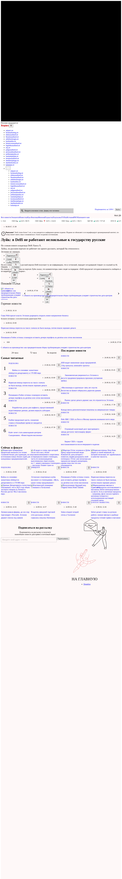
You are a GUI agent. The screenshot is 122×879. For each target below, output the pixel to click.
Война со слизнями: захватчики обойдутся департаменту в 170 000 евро (12, 480)
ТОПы (64, 217)
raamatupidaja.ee (12, 156)
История (70, 217)
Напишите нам (83, 217)
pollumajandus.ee (12, 154)
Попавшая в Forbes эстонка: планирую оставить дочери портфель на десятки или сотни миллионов (41, 337)
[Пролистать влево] (24, 293)
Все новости (6, 217)
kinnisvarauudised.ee (13, 143)
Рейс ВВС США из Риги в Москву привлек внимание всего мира (87, 419)
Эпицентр (15, 217)
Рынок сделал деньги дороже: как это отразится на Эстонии (89, 400)
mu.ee (8, 148)
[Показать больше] (8, 168)
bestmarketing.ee (12, 133)
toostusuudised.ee (12, 158)
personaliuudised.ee (13, 152)
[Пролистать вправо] (118, 293)
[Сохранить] (59, 365)
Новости (13, 376)
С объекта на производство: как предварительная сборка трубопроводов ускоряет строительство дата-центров (67, 296)
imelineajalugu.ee (12, 161)
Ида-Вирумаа (32, 217)
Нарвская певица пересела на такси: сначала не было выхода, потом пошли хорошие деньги (38, 328)
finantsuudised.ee (12, 137)
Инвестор (23, 217)
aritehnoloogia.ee (12, 139)
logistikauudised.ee (13, 145)
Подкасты (49, 217)
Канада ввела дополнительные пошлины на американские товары (88, 410)
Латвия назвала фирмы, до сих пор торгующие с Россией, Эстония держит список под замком (15, 515)
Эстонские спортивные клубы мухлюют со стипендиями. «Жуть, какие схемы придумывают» (45, 480)
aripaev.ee (9, 130)
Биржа (64, 381)
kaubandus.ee (11, 141)
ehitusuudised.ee (12, 135)
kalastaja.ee (10, 165)
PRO (75, 217)
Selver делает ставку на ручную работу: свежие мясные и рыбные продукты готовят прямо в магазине (105, 515)
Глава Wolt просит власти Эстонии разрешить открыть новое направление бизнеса (34, 316)
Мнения (41, 217)
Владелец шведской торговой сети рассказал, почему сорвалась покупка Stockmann (43, 515)
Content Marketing (100, 502)
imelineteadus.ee (12, 163)
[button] (15, 260)
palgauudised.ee (12, 150)
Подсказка (57, 217)
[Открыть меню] (11, 125)
